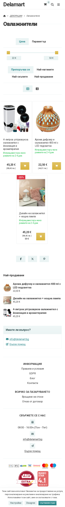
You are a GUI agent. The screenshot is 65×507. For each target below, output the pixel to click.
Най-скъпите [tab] (20, 76)
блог (32, 378)
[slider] (8, 52)
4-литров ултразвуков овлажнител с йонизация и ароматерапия (15, 144)
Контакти (32, 383)
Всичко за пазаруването (32, 391)
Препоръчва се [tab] (20, 69)
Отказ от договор (32, 401)
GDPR (32, 373)
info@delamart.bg (19, 339)
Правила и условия (32, 368)
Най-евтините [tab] (45, 69)
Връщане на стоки (32, 396)
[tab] (27, 88)
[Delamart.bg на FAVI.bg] (26, 478)
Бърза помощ (17, 344)
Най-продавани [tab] (43, 76)
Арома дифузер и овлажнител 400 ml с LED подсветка (46, 142)
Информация (32, 363)
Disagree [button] (30, 503)
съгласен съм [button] (47, 503)
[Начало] (4, 16)
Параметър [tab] (39, 41)
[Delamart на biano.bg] (43, 478)
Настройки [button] (15, 503)
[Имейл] (32, 434)
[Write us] (32, 445)
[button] (24, 166)
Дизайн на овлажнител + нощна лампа (32, 215)
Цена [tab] (22, 41)
